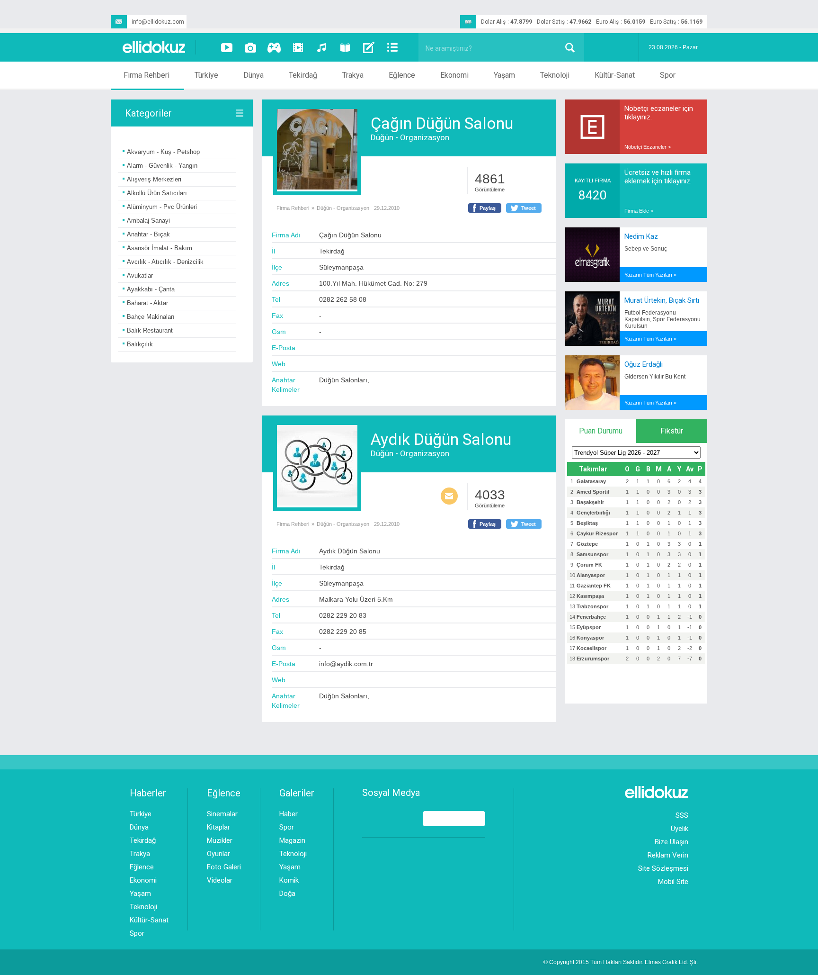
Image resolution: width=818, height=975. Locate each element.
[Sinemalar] (298, 47)
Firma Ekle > (638, 211)
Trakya (353, 75)
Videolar (219, 880)
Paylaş (488, 208)
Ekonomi (454, 75)
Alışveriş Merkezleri (154, 179)
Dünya (253, 75)
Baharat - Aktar (147, 303)
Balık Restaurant (150, 330)
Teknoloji (554, 75)
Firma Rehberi (146, 75)
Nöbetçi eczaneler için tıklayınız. (658, 112)
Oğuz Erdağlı (643, 364)
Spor (668, 75)
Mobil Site (673, 881)
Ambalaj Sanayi (148, 220)
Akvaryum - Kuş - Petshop (163, 151)
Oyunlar (218, 853)
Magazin (292, 840)
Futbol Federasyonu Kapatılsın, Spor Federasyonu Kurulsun (662, 319)
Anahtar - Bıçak (148, 234)
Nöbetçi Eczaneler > (647, 147)
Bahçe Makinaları (151, 316)
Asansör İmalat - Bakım (159, 248)
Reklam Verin (668, 855)
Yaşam (504, 75)
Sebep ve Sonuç (645, 248)
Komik (289, 880)
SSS (682, 815)
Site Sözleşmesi (663, 868)
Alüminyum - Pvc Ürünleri (162, 206)
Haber (288, 814)
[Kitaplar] (345, 47)
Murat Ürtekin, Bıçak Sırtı (661, 300)
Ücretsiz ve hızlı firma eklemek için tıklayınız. (658, 176)
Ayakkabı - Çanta (151, 289)
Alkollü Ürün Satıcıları (157, 193)
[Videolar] (227, 47)
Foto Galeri (224, 867)
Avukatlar (140, 275)
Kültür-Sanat (615, 75)
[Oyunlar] (274, 47)
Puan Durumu (600, 430)
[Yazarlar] (369, 47)
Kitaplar (218, 827)
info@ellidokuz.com (158, 21)
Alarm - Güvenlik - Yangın (162, 165)
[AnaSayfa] (154, 47)
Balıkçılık (140, 344)
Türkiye (206, 75)
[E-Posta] (449, 497)
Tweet (528, 208)
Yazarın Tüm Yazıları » (650, 275)
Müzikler (219, 840)
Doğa (287, 893)
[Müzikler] (321, 47)
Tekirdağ (303, 75)
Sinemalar (222, 814)
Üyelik (679, 828)
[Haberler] (392, 47)
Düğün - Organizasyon (410, 137)
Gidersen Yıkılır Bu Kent (654, 376)
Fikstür (671, 430)
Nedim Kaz (641, 236)
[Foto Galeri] (250, 47)
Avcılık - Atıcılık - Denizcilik (165, 261)
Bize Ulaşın (671, 842)
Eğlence (402, 75)
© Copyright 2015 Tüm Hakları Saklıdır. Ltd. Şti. (620, 962)
